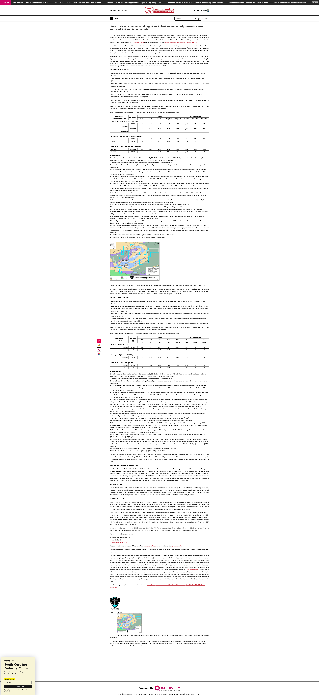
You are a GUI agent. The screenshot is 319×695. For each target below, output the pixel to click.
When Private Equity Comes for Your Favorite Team (248, 3)
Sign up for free (18, 686)
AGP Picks (5, 2)
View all (315, 2)
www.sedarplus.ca (138, 42)
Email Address (9, 679)
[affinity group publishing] (99, 350)
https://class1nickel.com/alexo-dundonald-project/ (182, 42)
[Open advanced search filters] (199, 18)
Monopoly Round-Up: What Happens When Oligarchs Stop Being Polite (134, 3)
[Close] (32, 659)
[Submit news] (99, 341)
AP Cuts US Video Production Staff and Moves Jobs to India (78, 3)
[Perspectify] (99, 345)
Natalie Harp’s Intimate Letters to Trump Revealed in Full (27, 3)
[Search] (195, 18)
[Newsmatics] (99, 354)
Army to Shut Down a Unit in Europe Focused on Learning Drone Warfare (195, 3)
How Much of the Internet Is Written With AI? (291, 3)
